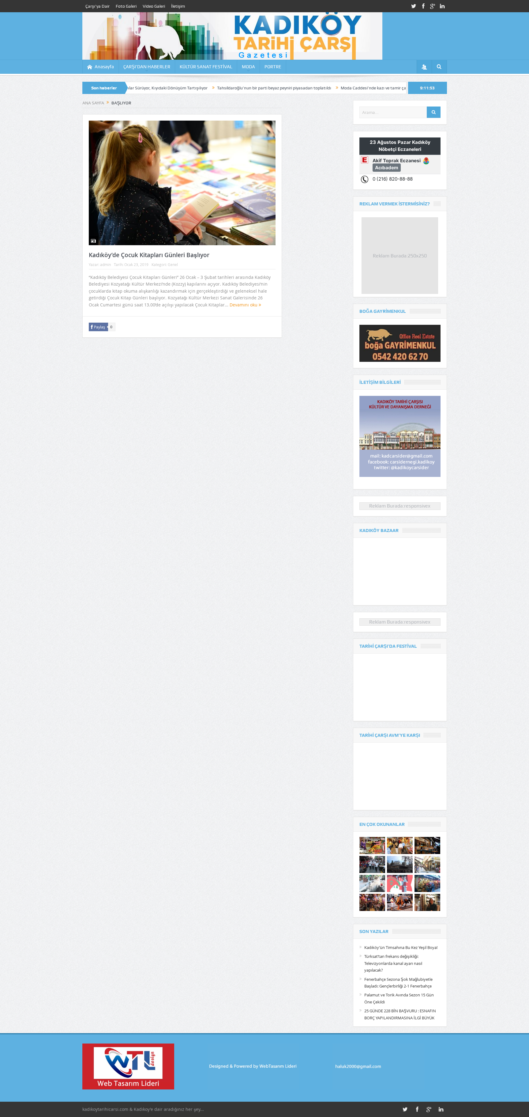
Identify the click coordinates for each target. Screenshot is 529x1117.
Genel (173, 264)
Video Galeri (154, 6)
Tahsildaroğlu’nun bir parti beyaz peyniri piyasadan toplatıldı (226, 87)
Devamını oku (244, 305)
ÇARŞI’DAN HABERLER (146, 66)
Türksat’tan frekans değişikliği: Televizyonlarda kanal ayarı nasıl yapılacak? (393, 963)
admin (105, 264)
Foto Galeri (126, 6)
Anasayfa (104, 66)
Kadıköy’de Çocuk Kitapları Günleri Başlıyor (149, 255)
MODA (248, 66)
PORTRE (272, 66)
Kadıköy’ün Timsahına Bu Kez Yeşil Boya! (400, 947)
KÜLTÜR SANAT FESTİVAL (206, 66)
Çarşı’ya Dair (97, 6)
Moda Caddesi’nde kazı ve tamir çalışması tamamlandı (345, 87)
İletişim (178, 6)
